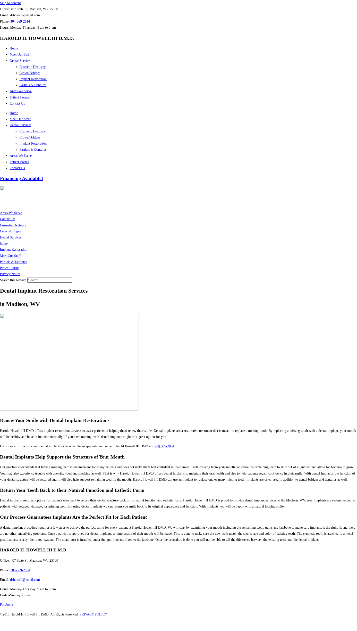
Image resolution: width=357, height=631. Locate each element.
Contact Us (17, 103)
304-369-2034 (20, 570)
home (4, 243)
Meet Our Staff (20, 54)
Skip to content (10, 3)
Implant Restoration (33, 79)
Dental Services (20, 61)
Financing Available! (21, 178)
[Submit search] (74, 281)
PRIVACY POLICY (93, 614)
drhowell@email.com (25, 580)
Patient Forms (19, 97)
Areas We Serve (21, 91)
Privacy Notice (10, 274)
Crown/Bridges (29, 73)
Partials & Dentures (32, 85)
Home (14, 48)
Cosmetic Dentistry (32, 67)
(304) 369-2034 (163, 446)
